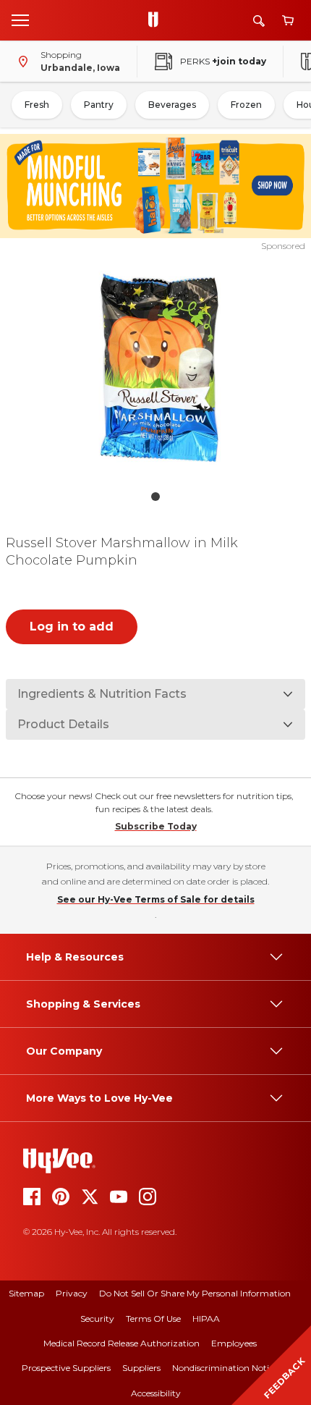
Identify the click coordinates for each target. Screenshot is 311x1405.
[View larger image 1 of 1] (156, 367)
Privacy (72, 1293)
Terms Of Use (153, 1318)
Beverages (172, 104)
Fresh (37, 104)
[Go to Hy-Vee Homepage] (157, 20)
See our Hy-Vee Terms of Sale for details (156, 899)
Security (97, 1318)
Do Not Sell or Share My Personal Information (195, 1293)
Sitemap (26, 1293)
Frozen (246, 104)
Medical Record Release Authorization (121, 1343)
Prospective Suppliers (66, 1367)
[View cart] (287, 21)
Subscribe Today (156, 826)
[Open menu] (20, 19)
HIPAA (206, 1318)
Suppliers (141, 1367)
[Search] (258, 20)
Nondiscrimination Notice (225, 1367)
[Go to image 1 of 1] (155, 496)
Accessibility (156, 1393)
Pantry (99, 104)
